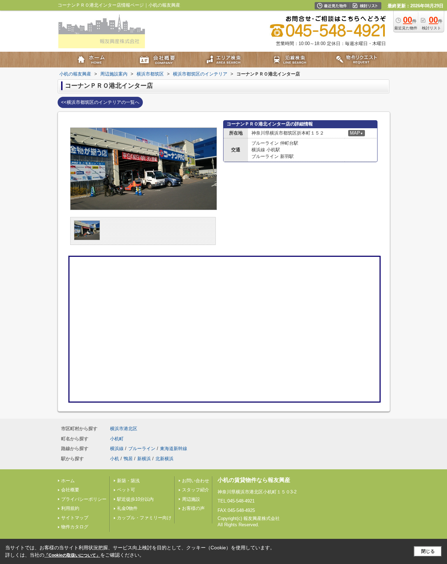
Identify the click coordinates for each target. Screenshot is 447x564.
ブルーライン (141, 448)
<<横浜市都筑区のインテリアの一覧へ (100, 102)
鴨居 (128, 458)
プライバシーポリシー (84, 499)
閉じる (428, 551)
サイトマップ (74, 517)
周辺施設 (191, 499)
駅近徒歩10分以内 (135, 499)
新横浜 (144, 458)
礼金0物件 (127, 508)
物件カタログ (74, 526)
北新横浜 (164, 458)
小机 (114, 458)
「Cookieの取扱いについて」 (72, 555)
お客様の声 (193, 508)
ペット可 (126, 489)
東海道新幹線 (173, 448)
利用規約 (70, 508)
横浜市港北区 (123, 428)
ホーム (68, 480)
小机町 (117, 438)
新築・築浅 (128, 480)
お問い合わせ (195, 480)
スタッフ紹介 (195, 489)
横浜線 (117, 448)
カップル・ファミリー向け (144, 517)
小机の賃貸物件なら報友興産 (254, 480)
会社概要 (70, 489)
